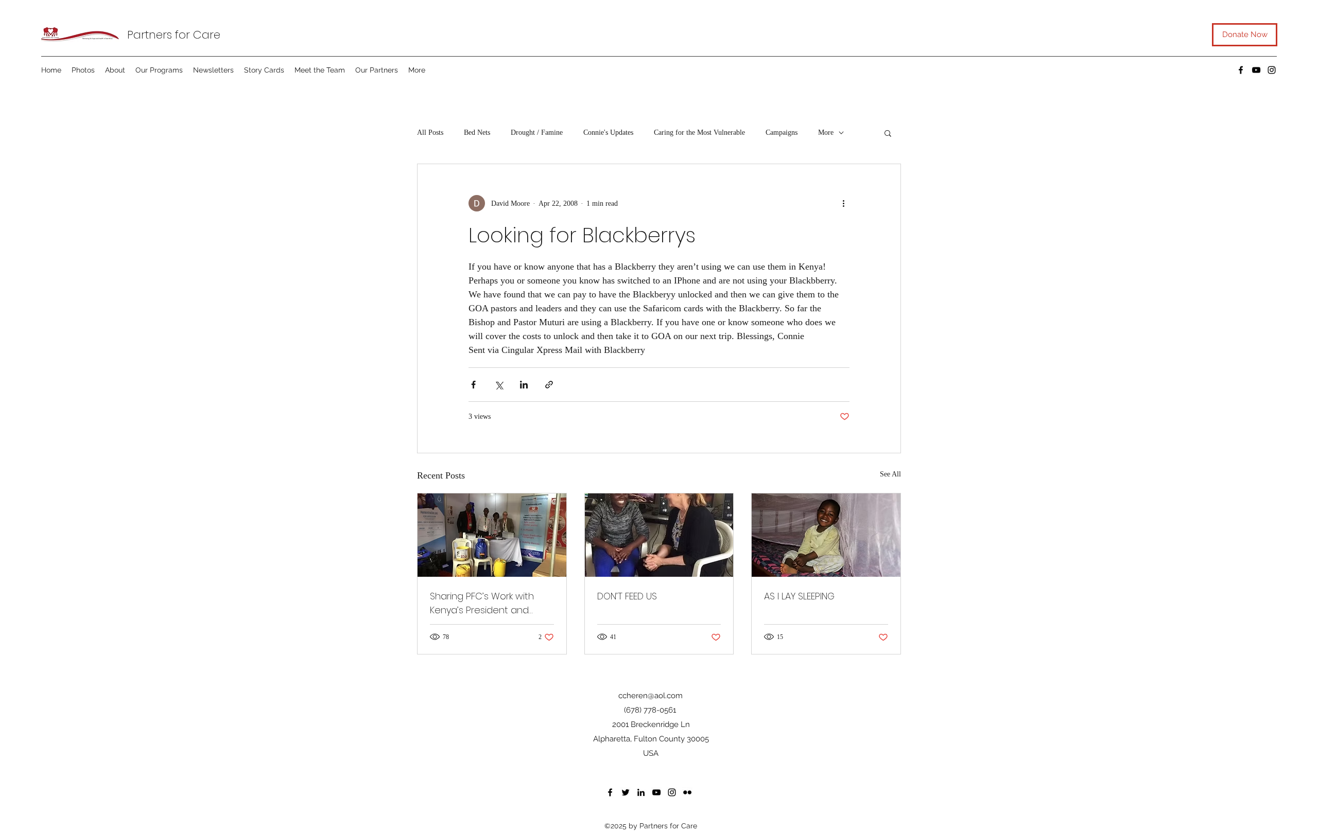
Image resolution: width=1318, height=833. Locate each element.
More (826, 132)
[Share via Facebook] (473, 384)
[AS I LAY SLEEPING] (826, 535)
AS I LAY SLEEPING (799, 596)
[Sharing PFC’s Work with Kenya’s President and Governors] (492, 535)
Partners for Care (173, 35)
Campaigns (781, 132)
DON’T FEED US (627, 596)
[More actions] (843, 203)
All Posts (430, 132)
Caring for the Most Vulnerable (699, 132)
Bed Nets (477, 132)
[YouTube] (1256, 70)
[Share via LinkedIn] (524, 384)
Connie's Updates (608, 132)
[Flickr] (687, 792)
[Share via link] (549, 384)
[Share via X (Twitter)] (499, 384)
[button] (888, 133)
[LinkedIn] (641, 792)
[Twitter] (625, 792)
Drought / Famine (537, 132)
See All (890, 474)
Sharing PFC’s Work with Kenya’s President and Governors (482, 603)
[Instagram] (1272, 70)
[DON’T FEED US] (659, 535)
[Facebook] (1241, 70)
